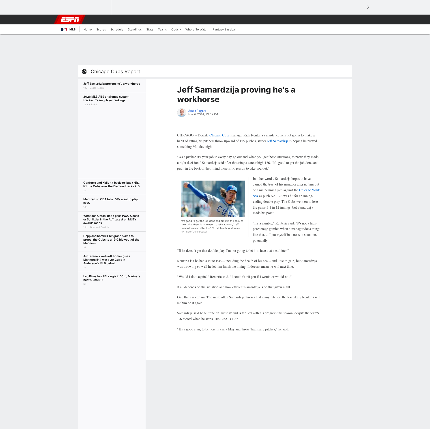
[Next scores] (367, 7)
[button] (357, 19)
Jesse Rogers (197, 110)
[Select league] (71, 7)
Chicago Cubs (219, 135)
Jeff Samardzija (277, 140)
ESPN (70, 19)
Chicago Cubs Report (115, 71)
